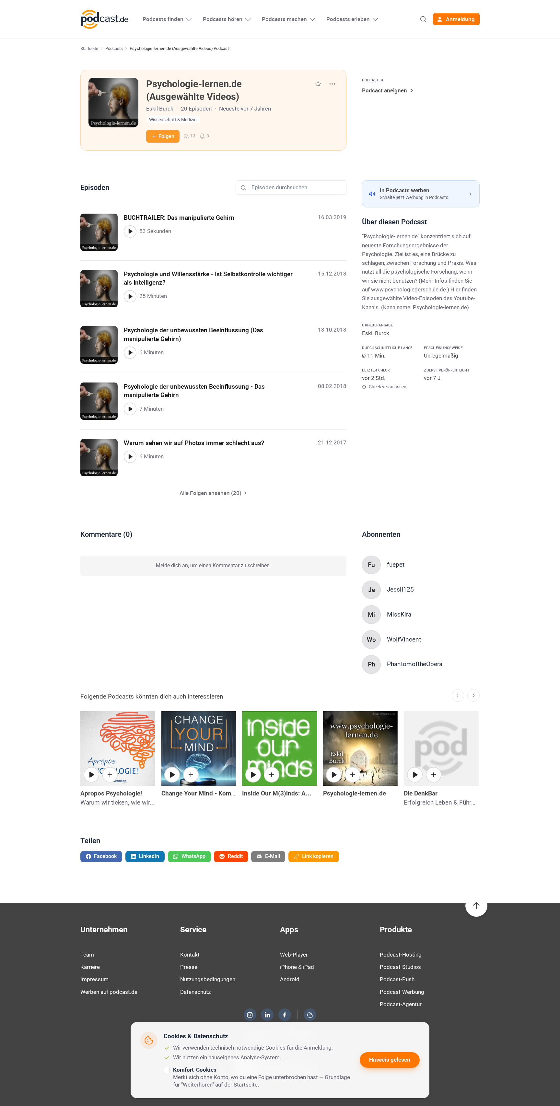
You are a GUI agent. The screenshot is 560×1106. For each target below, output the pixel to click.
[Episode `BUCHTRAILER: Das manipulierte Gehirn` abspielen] (130, 231)
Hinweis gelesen (389, 1059)
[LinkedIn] (267, 1015)
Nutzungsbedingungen (207, 979)
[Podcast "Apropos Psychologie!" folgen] (110, 774)
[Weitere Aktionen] (332, 84)
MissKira (399, 614)
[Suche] (423, 19)
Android (289, 979)
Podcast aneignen (384, 90)
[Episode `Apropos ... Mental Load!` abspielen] (91, 774)
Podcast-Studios (400, 967)
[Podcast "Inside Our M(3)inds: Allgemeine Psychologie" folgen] (271, 774)
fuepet (395, 564)
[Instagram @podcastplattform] (250, 1015)
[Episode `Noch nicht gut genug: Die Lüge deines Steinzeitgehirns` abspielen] (172, 774)
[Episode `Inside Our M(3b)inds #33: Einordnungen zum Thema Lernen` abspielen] (253, 774)
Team (87, 954)
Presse (188, 967)
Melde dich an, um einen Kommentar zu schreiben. (213, 565)
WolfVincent (404, 639)
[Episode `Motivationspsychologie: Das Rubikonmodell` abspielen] (334, 774)
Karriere (90, 967)
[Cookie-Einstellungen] (310, 1015)
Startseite (89, 48)
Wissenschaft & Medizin (173, 120)
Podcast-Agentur (401, 1004)
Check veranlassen (387, 387)
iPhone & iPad (297, 967)
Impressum (94, 979)
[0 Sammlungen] (318, 84)
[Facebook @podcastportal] (284, 1015)
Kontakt (190, 954)
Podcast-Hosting (401, 954)
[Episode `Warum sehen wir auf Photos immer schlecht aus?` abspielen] (130, 457)
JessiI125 (400, 589)
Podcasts (114, 48)
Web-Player (294, 954)
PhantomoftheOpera (414, 664)
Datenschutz (195, 992)
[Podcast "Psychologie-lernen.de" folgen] (352, 774)
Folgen (166, 136)
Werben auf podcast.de (108, 992)
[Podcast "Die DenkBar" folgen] (433, 774)
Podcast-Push (397, 979)
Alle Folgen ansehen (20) (210, 493)
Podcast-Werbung (402, 992)
